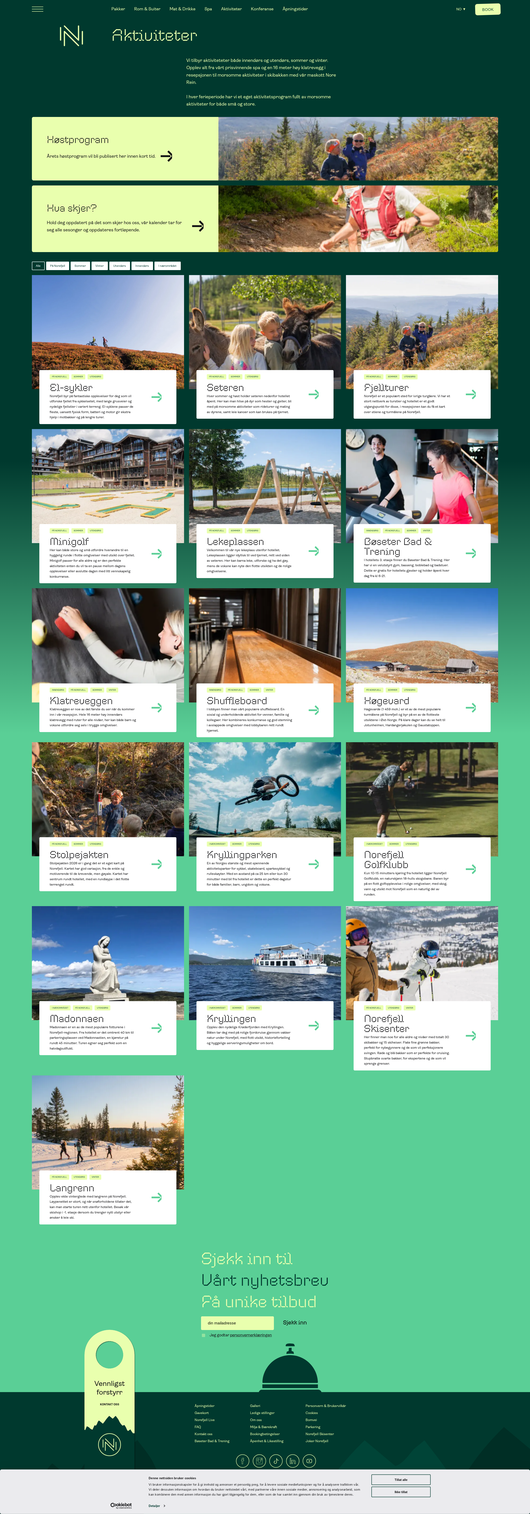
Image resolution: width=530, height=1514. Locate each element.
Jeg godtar (241, 1335)
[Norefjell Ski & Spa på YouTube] (309, 1461)
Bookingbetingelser (265, 1434)
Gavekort (202, 1413)
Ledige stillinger (262, 1413)
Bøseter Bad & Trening (212, 1441)
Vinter (99, 265)
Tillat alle (401, 1480)
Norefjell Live (205, 1420)
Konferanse (262, 8)
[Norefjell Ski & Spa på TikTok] (276, 1461)
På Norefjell (57, 265)
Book (488, 9)
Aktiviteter (231, 8)
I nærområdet (167, 265)
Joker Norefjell (317, 1441)
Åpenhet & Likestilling (266, 1441)
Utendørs (119, 265)
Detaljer (154, 1506)
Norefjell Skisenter (320, 1434)
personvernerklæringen (251, 1335)
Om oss (256, 1420)
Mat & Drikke (182, 8)
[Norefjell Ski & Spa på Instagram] (259, 1461)
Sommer (80, 265)
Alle (38, 265)
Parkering (313, 1427)
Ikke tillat (401, 1492)
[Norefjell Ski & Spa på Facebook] (242, 1461)
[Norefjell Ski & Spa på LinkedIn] (292, 1461)
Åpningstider (295, 8)
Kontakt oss (203, 1434)
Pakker (118, 8)
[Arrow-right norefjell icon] (198, 226)
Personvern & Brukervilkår (326, 1406)
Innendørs (142, 265)
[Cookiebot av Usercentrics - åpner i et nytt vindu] (121, 1506)
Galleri (255, 1406)
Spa (208, 8)
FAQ (198, 1427)
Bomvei (311, 1420)
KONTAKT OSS (109, 1404)
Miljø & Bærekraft (263, 1427)
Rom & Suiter (147, 8)
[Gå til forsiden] (71, 35)
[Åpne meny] (37, 9)
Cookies (312, 1413)
